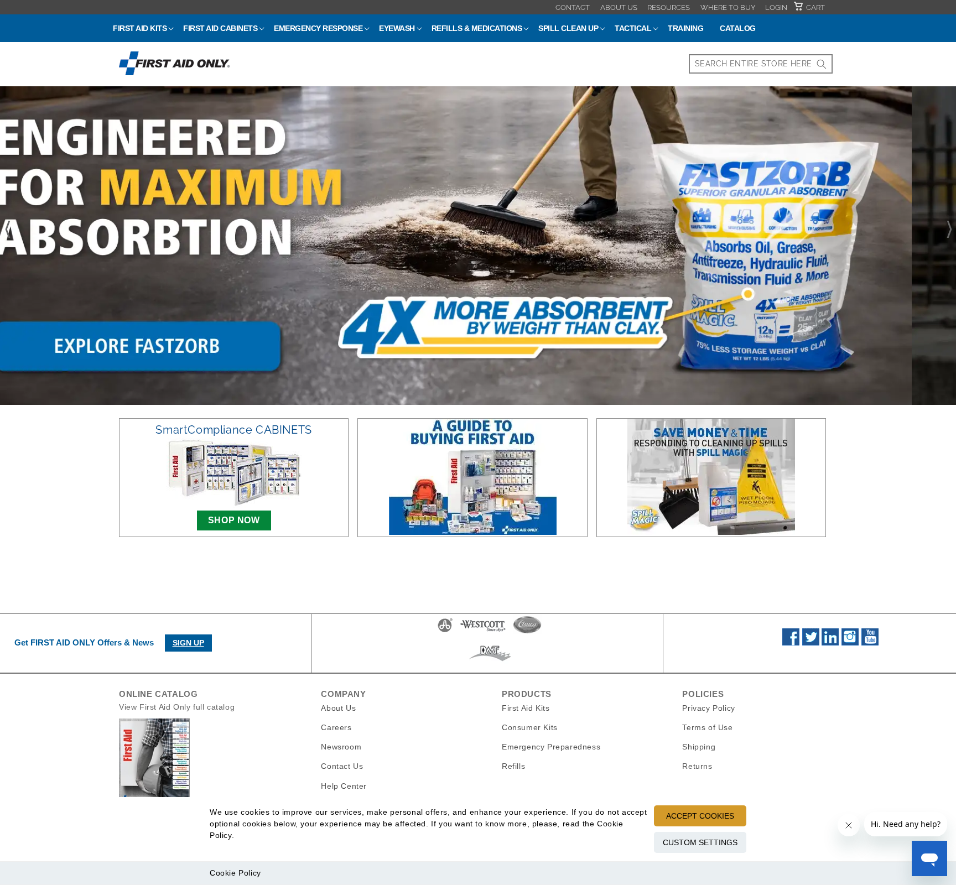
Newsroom (341, 746)
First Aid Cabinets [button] (220, 28)
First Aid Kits (525, 708)
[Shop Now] (478, 245)
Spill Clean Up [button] (568, 28)
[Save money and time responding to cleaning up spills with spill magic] (711, 477)
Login (776, 7)
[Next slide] (950, 229)
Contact (572, 7)
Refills (513, 766)
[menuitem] (573, 7)
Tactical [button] (633, 28)
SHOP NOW (234, 520)
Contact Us (342, 766)
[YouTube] (870, 642)
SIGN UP (188, 642)
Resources (668, 7)
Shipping (698, 746)
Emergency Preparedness (551, 746)
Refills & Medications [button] (477, 28)
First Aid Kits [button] (140, 28)
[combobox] (760, 64)
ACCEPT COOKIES (700, 815)
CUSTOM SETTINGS (700, 842)
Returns (697, 766)
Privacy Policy (708, 708)
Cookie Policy (235, 872)
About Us (618, 7)
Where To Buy (727, 7)
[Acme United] (445, 631)
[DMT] (490, 661)
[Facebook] (790, 642)
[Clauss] (527, 631)
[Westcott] (483, 631)
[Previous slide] (6, 229)
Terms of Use (707, 727)
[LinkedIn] (830, 642)
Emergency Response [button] (318, 28)
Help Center (344, 785)
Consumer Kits (530, 727)
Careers (336, 727)
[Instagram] (850, 642)
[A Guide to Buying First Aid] (472, 477)
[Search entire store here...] (821, 64)
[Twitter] (810, 642)
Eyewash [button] (397, 28)
